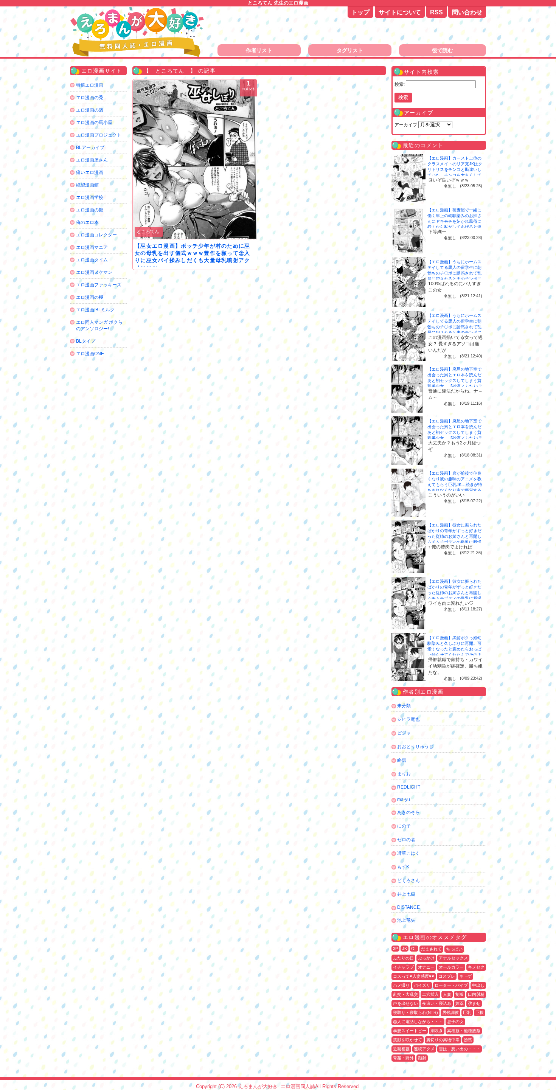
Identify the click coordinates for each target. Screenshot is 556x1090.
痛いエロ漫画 (89, 172)
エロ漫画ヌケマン (94, 272)
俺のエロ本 (87, 222)
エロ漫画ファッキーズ (98, 284)
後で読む (442, 50)
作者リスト (259, 50)
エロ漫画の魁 (89, 110)
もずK (403, 867)
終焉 (401, 760)
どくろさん (408, 880)
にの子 (404, 826)
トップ (360, 12)
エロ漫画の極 (89, 297)
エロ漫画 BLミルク (95, 309)
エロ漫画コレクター (96, 235)
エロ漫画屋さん (92, 160)
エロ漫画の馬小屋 (94, 122)
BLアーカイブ (90, 147)
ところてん (148, 231)
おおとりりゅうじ (415, 746)
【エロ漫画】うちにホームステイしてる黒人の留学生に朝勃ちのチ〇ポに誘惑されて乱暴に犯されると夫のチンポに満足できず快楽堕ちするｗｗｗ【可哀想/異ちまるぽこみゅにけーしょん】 (455, 278)
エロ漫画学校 (89, 197)
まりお (404, 774)
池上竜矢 (406, 920)
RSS (436, 12)
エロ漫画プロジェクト (98, 135)
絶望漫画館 (87, 185)
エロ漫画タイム (92, 259)
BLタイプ (85, 341)
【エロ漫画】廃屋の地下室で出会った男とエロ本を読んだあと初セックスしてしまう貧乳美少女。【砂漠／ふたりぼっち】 (454, 380)
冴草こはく (408, 853)
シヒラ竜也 (408, 719)
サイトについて (400, 12)
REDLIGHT (408, 787)
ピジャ (404, 733)
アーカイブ (405, 124)
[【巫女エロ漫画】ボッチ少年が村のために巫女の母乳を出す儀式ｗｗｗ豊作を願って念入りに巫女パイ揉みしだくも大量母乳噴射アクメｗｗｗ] (194, 159)
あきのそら (408, 812)
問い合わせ (467, 12)
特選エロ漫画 (89, 85)
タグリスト (350, 50)
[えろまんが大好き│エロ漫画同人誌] (138, 10)
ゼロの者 (406, 839)
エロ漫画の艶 (89, 210)
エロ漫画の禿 (89, 97)
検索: (399, 84)
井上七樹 (406, 894)
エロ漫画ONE (90, 353)
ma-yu (403, 799)
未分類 (404, 705)
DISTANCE (408, 907)
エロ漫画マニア (92, 247)
